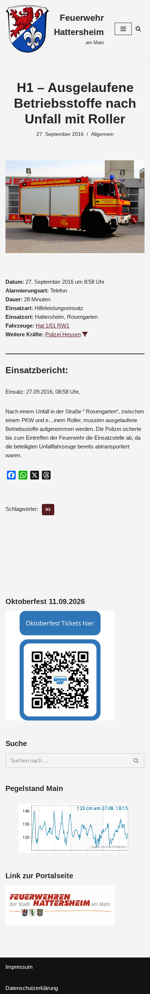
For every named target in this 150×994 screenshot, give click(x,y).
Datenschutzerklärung (31, 988)
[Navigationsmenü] (123, 29)
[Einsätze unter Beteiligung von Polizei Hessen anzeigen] (85, 334)
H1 (48, 509)
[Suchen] (138, 28)
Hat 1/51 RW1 (52, 325)
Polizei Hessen (63, 334)
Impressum (19, 967)
